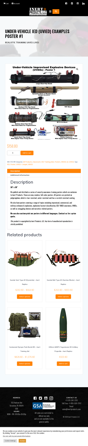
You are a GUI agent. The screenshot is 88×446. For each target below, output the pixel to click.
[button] (77, 69)
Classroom (37, 162)
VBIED (30, 164)
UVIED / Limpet (21, 164)
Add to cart (27, 153)
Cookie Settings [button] (10, 441)
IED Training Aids (47, 162)
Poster (12, 164)
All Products (27, 162)
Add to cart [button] (63, 364)
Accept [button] (22, 441)
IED (8, 164)
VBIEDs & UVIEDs (67, 162)
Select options (24, 297)
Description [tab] (15, 171)
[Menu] (50, 11)
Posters (57, 162)
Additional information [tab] (19, 175)
